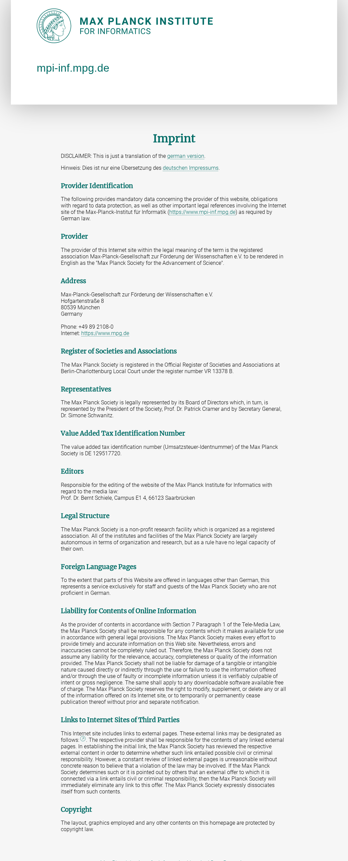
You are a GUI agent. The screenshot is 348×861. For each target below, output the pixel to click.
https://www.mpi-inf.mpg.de (202, 212)
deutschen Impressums (191, 168)
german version (185, 156)
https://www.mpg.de (105, 333)
